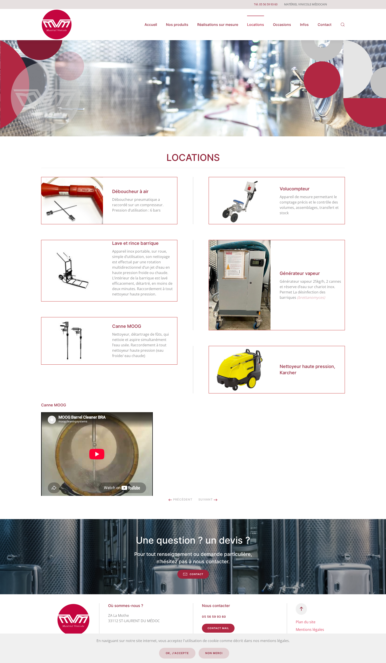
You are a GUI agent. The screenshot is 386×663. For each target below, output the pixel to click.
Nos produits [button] (177, 24)
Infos (304, 24)
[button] (342, 24)
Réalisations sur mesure (217, 24)
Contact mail (218, 628)
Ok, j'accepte (177, 653)
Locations (255, 24)
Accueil (151, 24)
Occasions (282, 24)
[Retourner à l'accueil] (56, 24)
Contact (324, 24)
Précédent (182, 499)
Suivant (206, 499)
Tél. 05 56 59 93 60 (265, 4)
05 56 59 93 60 (214, 616)
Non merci (213, 653)
